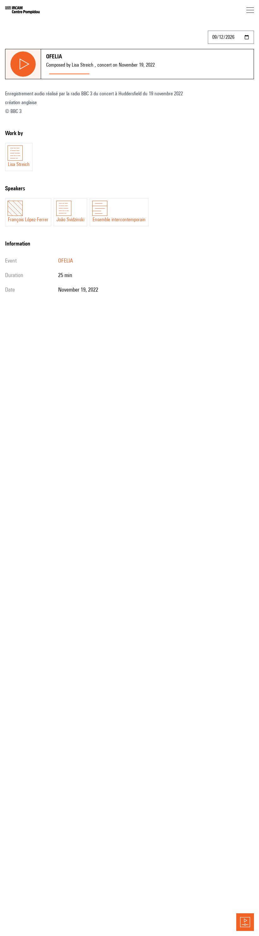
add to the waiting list (117, 72)
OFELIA (65, 260)
